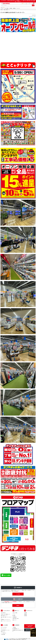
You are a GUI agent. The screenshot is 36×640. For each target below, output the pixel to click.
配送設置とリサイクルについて (5, 619)
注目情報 (10, 8)
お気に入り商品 (15, 612)
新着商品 (14, 8)
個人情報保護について (16, 628)
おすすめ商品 (6, 8)
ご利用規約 (14, 627)
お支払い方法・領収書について (5, 614)
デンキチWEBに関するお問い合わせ (29, 626)
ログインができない (4, 627)
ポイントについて (3, 628)
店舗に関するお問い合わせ (30, 629)
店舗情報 (25, 614)
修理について (3, 631)
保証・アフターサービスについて (6, 620)
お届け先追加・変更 (15, 618)
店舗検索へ (18, 605)
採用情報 (25, 615)
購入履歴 (14, 615)
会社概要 (25, 612)
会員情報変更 (14, 617)
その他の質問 (3, 634)
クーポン (14, 614)
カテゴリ (2, 8)
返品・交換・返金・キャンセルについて (6, 618)
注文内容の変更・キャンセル (5, 630)
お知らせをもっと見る (32, 16)
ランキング (18, 8)
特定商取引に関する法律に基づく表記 (18, 631)
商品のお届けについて (4, 615)
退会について (14, 619)
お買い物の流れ (3, 612)
